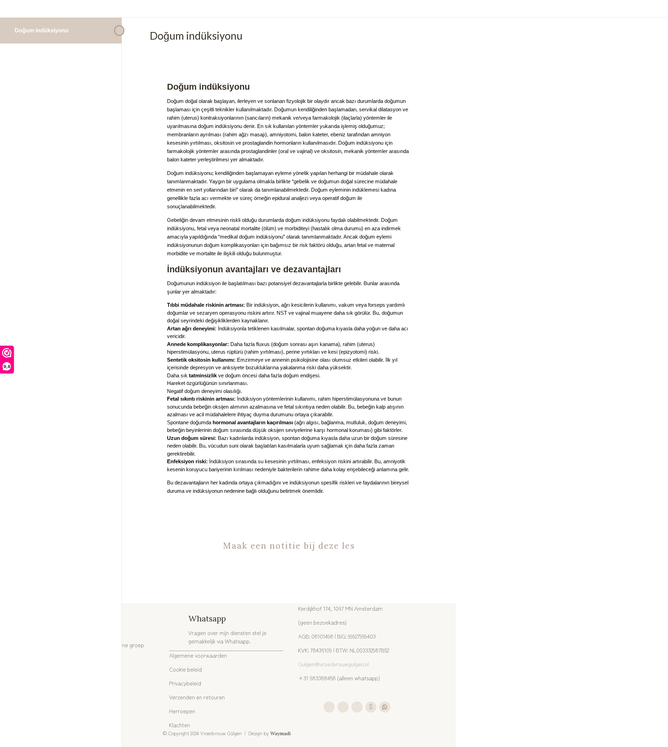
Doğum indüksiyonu (42, 30)
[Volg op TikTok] (370, 707)
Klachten (179, 725)
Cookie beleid (185, 669)
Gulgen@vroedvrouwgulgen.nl (333, 664)
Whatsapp (207, 618)
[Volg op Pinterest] (357, 707)
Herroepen (182, 711)
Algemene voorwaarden (198, 655)
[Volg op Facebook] (343, 707)
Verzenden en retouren (197, 697)
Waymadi (281, 733)
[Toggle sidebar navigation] (120, 30)
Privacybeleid (185, 683)
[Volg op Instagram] (329, 707)
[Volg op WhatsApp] (384, 707)
